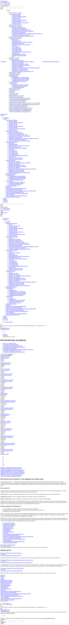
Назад (8, 220)
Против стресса (15, 53)
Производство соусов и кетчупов (19, 70)
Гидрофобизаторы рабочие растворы (20, 79)
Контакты (56, 61)
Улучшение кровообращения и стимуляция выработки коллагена (27, 33)
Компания (3, 575)
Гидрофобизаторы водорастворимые (20, 77)
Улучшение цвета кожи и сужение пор (21, 34)
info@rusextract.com (5, 2)
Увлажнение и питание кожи (18, 32)
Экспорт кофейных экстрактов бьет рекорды (11, 555)
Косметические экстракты (15, 26)
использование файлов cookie (48, 618)
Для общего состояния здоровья (19, 86)
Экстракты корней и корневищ (19, 16)
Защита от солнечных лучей (18, 27)
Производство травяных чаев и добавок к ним (22, 71)
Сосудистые (15, 45)
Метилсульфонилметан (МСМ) (8, 401)
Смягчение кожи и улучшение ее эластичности (23, 31)
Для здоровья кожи (16, 48)
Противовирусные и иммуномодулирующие (22, 42)
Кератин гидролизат (5, 422)
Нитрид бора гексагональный (7, 444)
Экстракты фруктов (16, 21)
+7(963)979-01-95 (6, 209)
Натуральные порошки (14, 73)
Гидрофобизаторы (13, 76)
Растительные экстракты (15, 14)
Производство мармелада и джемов (20, 64)
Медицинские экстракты (15, 38)
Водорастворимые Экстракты (16, 97)
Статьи (43, 61)
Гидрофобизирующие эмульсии (19, 81)
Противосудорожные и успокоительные (21, 44)
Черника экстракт (5, 358)
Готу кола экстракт (5, 370)
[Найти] (2, 9)
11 (3, 464)
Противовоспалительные (18, 43)
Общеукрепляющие (16, 40)
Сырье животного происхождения (17, 101)
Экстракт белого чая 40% (6, 381)
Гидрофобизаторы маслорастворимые (20, 78)
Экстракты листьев (16, 17)
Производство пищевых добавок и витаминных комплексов (26, 67)
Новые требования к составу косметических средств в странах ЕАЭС (16, 562)
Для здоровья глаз (16, 47)
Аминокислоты (13, 83)
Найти (2, 622)
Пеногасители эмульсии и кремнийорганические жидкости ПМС (24, 104)
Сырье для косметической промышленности (19, 99)
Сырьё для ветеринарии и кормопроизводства (20, 111)
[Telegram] (4, 332)
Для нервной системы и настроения (20, 84)
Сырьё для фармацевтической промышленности (20, 109)
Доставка (52, 61)
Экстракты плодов (16, 19)
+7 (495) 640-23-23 (6, 4)
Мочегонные (15, 39)
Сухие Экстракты (13, 94)
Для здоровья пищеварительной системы (21, 51)
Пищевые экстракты (14, 59)
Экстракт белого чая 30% (6, 388)
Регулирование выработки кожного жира (21, 29)
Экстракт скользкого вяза (6, 450)
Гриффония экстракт (5, 364)
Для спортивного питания (18, 87)
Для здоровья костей (16, 49)
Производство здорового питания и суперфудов (23, 61)
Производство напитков (17, 66)
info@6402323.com (5, 329)
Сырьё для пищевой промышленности (18, 106)
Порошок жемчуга (5, 415)
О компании (3, 61)
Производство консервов (18, 62)
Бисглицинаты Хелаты (14, 89)
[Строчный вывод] (10, 355)
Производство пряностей (18, 60)
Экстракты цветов (16, 23)
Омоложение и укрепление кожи (19, 28)
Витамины (11, 92)
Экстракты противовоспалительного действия (22, 36)
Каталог (8, 10)
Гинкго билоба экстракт (6, 375)
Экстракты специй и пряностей (19, 20)
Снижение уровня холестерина (19, 55)
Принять (3, 619)
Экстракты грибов (16, 15)
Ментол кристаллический (6, 437)
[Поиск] (2, 214)
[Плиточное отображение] (8, 355)
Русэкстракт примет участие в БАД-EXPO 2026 (12, 570)
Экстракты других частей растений (20, 22)
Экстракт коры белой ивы (6, 409)
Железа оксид (4, 394)
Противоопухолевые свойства (19, 54)
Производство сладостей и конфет (20, 68)
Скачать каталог (4, 355)
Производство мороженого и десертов (21, 65)
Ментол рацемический (6, 429)
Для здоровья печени (17, 50)
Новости (48, 61)
